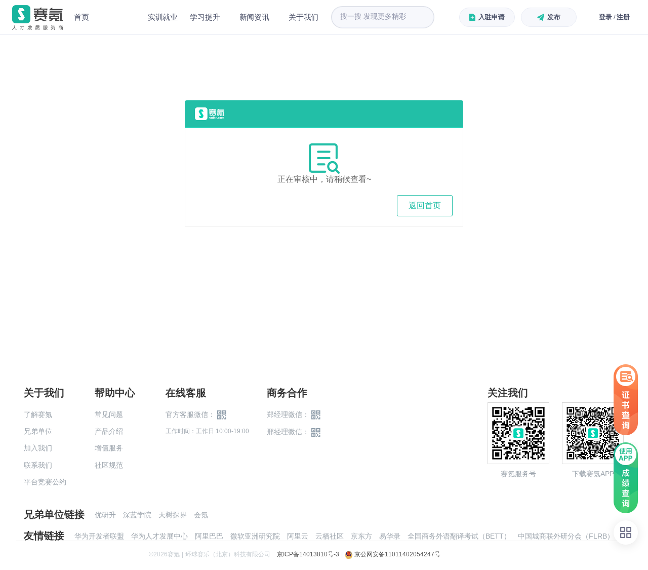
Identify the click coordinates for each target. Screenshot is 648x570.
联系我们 (38, 465)
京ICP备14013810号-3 (308, 554)
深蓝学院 (137, 515)
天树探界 (172, 515)
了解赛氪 (38, 414)
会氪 (201, 515)
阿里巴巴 (209, 536)
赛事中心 (118, 17)
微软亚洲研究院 (255, 536)
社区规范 (109, 465)
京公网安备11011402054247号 (396, 554)
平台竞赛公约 (45, 482)
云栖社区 (329, 536)
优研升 (105, 515)
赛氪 (37, 17)
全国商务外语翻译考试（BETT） (459, 536)
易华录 (389, 536)
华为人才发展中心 (159, 536)
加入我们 (38, 448)
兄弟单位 (38, 431)
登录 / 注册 (614, 17)
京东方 (361, 536)
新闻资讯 (254, 17)
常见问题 (109, 414)
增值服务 (109, 448)
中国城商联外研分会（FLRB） (566, 536)
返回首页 (425, 205)
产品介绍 (109, 431)
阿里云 (297, 536)
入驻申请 (491, 17)
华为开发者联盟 (99, 536)
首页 (81, 17)
